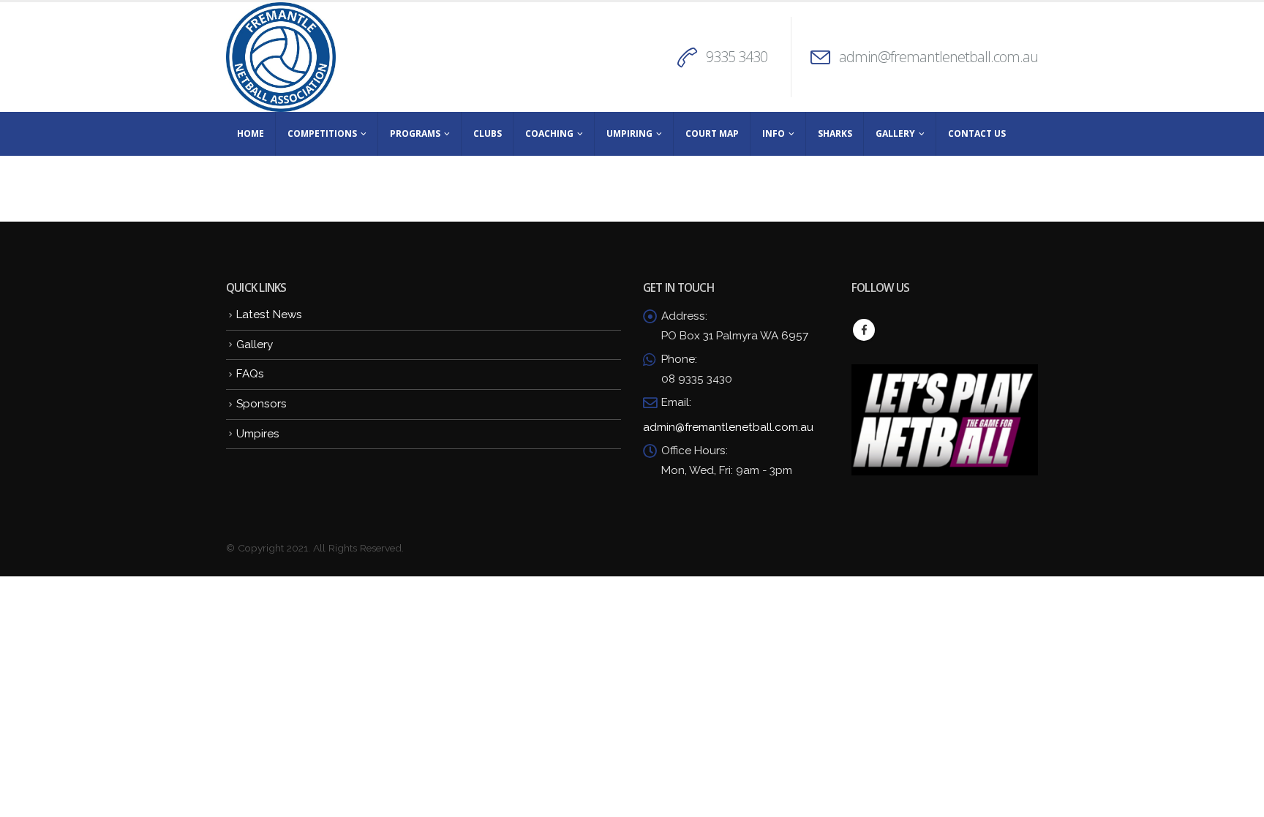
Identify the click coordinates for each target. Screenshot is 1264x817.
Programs (415, 133)
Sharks (835, 133)
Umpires (257, 433)
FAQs (250, 373)
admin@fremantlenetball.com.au (938, 57)
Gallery (895, 133)
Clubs (487, 133)
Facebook (864, 330)
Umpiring (629, 133)
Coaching (549, 133)
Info (773, 133)
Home (250, 133)
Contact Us (977, 133)
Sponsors (261, 403)
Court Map (712, 133)
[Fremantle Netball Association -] (281, 57)
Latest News (269, 314)
